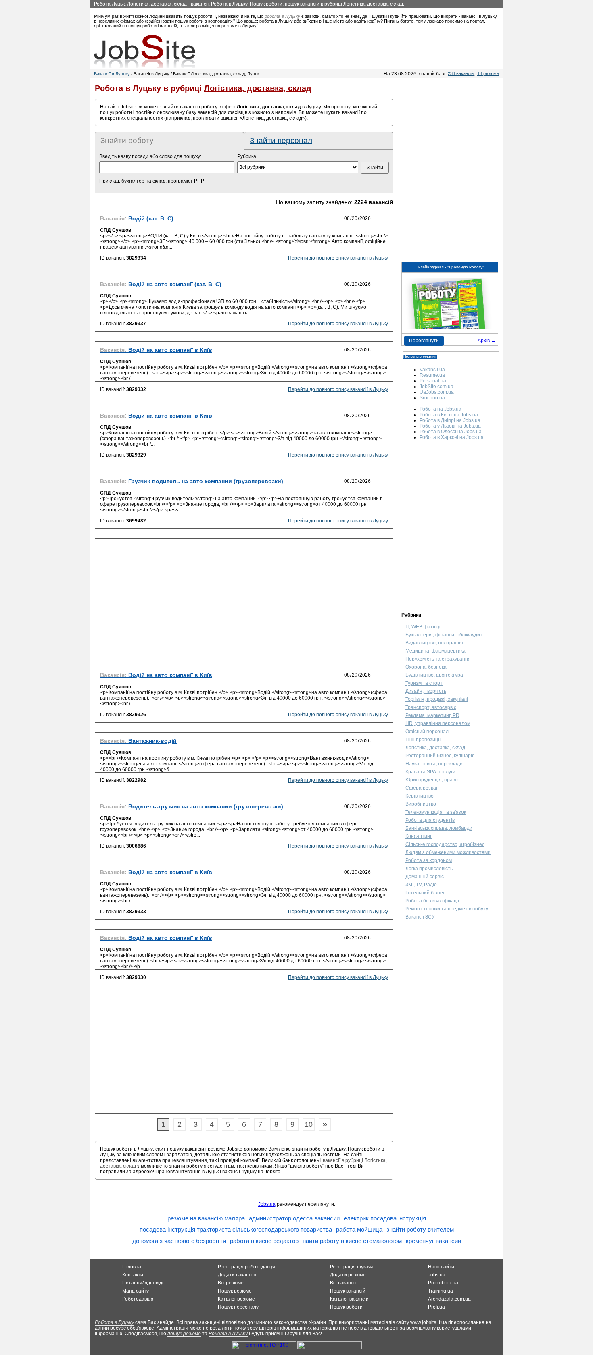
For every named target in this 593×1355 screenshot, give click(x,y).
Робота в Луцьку (114, 1322)
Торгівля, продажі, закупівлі (436, 699)
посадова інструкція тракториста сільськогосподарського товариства (236, 1229)
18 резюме (488, 73)
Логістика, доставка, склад (435, 747)
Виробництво (420, 804)
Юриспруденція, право (431, 780)
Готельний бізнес (425, 893)
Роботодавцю (137, 1299)
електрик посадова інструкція (385, 1218)
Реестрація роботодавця (246, 1267)
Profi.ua (436, 1307)
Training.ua (440, 1291)
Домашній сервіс (424, 876)
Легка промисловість (429, 868)
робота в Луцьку (282, 16)
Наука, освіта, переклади (434, 764)
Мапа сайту (135, 1291)
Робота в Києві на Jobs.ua (449, 415)
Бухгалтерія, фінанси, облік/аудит (443, 635)
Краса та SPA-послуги (430, 772)
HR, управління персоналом (437, 723)
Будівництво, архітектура (434, 675)
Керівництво (419, 796)
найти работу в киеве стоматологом (352, 1240)
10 (309, 1124)
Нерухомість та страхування (438, 659)
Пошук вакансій (347, 1291)
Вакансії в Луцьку (112, 73)
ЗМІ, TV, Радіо (421, 884)
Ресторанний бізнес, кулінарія (440, 756)
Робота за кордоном (428, 860)
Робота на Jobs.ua (440, 409)
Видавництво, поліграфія (434, 643)
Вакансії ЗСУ (420, 917)
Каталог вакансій (349, 1299)
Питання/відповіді (142, 1283)
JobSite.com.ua (436, 386)
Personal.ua (433, 381)
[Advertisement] (244, 600)
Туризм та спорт (424, 683)
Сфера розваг (421, 788)
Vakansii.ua (432, 369)
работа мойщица (359, 1229)
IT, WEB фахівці (423, 627)
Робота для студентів (430, 820)
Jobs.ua (267, 1204)
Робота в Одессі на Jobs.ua (451, 431)
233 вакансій (461, 73)
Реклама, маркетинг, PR (432, 715)
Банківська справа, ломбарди (438, 828)
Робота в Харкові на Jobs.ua (452, 437)
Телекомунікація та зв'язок (435, 812)
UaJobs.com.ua (437, 392)
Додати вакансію (237, 1275)
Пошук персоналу (238, 1307)
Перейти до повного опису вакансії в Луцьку (338, 258)
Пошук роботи (346, 1307)
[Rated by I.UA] (329, 1347)
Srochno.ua (432, 398)
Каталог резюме (236, 1299)
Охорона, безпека (426, 667)
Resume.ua (432, 375)
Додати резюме (348, 1275)
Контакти (132, 1275)
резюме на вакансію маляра (206, 1218)
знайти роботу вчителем (420, 1229)
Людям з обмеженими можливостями (448, 852)
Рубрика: (247, 156)
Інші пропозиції (423, 739)
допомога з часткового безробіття (179, 1240)
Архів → (487, 340)
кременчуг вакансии (433, 1240)
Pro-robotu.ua (443, 1283)
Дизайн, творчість (425, 691)
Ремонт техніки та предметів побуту (446, 909)
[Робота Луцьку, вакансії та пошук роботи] (144, 51)
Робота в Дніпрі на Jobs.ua (450, 420)
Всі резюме (231, 1283)
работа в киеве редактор (264, 1240)
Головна (131, 1267)
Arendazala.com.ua (449, 1299)
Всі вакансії (343, 1283)
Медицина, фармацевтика (435, 651)
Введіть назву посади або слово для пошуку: (150, 156)
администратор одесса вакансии (294, 1218)
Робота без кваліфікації (432, 901)
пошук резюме (184, 1333)
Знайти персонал (281, 140)
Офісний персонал (427, 731)
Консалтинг (418, 836)
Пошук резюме (235, 1291)
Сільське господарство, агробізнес (444, 844)
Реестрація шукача (352, 1267)
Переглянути (424, 340)
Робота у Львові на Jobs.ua (450, 426)
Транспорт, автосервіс (430, 707)
